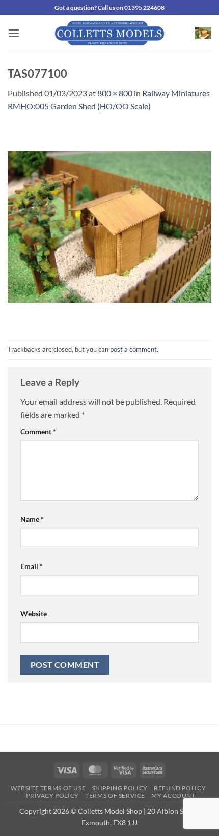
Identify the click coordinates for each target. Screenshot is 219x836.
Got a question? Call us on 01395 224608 (109, 7)
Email (31, 566)
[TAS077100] (109, 225)
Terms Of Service (115, 795)
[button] (14, 32)
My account (173, 795)
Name (32, 519)
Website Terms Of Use (48, 788)
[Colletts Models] (109, 33)
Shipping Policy (120, 788)
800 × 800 (114, 93)
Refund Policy (180, 788)
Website (33, 613)
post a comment (133, 349)
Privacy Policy (52, 795)
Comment (38, 431)
